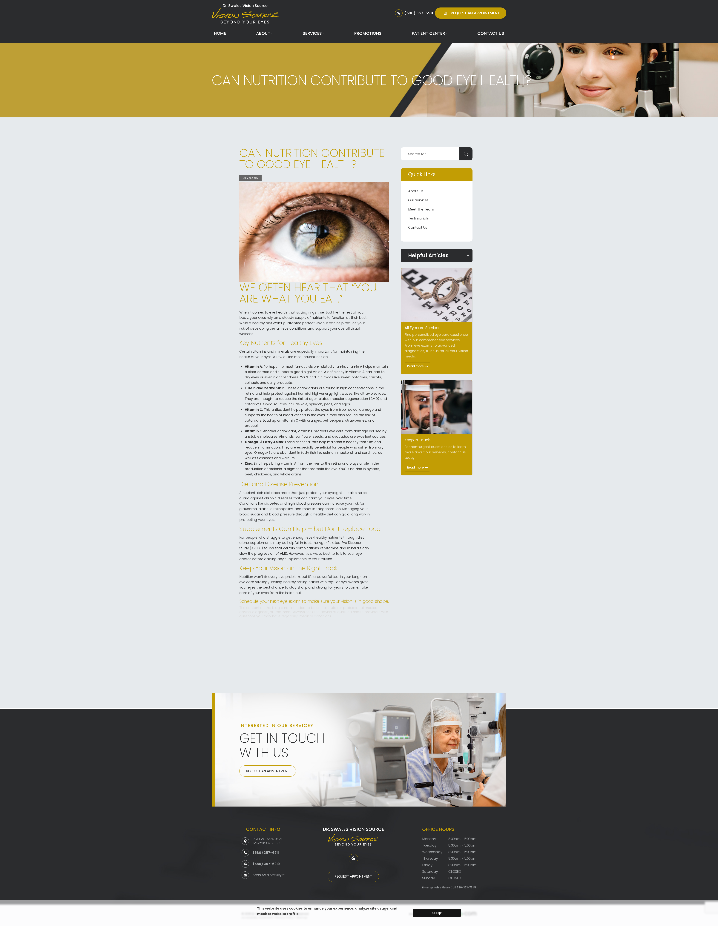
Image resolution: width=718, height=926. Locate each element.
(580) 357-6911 (266, 852)
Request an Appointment (267, 771)
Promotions (367, 33)
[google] (353, 858)
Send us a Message (269, 875)
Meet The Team (421, 209)
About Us (415, 191)
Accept (437, 913)
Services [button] (312, 33)
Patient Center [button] (428, 33)
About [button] (263, 33)
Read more (415, 366)
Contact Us (490, 33)
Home (220, 33)
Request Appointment (353, 876)
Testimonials (418, 218)
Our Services (418, 200)
